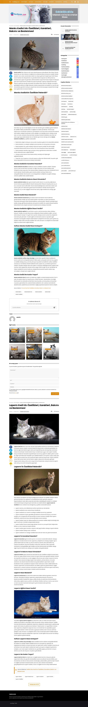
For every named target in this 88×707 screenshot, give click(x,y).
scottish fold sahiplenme (66, 157)
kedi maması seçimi (65, 147)
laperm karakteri (39, 676)
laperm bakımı (19, 676)
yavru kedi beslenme (65, 165)
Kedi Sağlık (45, 1)
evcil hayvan (64, 101)
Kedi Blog (65, 1)
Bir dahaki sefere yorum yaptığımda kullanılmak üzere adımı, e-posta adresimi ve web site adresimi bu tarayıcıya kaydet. (32, 390)
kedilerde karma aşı (65, 134)
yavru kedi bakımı (65, 162)
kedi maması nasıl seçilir (66, 144)
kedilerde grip (64, 117)
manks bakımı (18, 291)
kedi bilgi (71, 106)
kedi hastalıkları (64, 111)
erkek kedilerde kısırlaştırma (67, 98)
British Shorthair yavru (66, 93)
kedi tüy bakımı (64, 155)
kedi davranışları (70, 109)
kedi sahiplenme (64, 149)
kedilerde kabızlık (65, 131)
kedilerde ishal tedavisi (66, 128)
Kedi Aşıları (31, 1)
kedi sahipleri (72, 149)
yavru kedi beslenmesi (66, 168)
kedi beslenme (64, 106)
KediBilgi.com (16, 2)
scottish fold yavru (65, 160)
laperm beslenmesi (29, 676)
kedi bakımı (70, 104)
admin (10, 34)
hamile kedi (70, 101)
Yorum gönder (55, 393)
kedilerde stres (73, 136)
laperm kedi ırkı (50, 676)
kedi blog (63, 109)
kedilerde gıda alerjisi (65, 119)
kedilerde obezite (64, 136)
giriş (15, 392)
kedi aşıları (63, 104)
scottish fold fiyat (73, 155)
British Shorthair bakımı (66, 85)
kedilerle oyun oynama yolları (67, 141)
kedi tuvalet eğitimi (72, 152)
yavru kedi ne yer (72, 170)
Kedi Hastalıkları (38, 1)
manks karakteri (38, 291)
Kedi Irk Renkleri (14, 331)
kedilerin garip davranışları (67, 139)
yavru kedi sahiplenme (66, 173)
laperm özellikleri (19, 679)
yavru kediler (64, 170)
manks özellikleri (19, 294)
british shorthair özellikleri (66, 96)
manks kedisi (47, 291)
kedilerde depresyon (72, 114)
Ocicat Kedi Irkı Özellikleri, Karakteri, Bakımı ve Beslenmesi (36, 288)
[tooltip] (10, 73)
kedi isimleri (63, 114)
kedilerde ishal (64, 126)
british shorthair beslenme (66, 88)
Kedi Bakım (51, 1)
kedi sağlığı (63, 152)
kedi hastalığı (72, 111)
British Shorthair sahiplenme (67, 90)
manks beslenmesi (28, 291)
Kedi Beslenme (58, 1)
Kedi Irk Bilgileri (24, 1)
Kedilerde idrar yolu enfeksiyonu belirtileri (68, 123)
